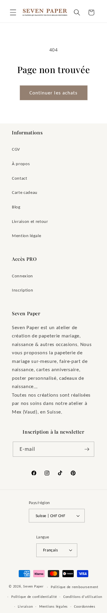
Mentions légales (53, 606)
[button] (13, 12)
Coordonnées (84, 606)
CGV (16, 149)
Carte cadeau (24, 192)
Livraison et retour (30, 221)
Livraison (25, 606)
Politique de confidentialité (34, 596)
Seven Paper (33, 586)
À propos (21, 163)
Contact (19, 178)
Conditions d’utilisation (82, 596)
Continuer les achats (53, 93)
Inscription (22, 290)
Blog (16, 207)
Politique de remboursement (74, 587)
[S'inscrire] (87, 449)
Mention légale (26, 235)
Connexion (22, 276)
